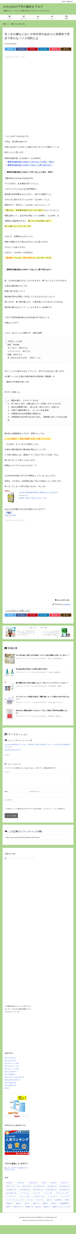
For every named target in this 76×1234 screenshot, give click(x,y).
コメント (7, 772)
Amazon (27, 498)
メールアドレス (34, 791)
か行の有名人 (64, 1186)
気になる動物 (10, 1074)
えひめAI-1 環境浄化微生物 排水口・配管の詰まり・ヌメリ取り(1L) (38, 492)
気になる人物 (11, 1071)
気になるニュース (12, 1069)
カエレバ (26, 495)
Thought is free (49, 1220)
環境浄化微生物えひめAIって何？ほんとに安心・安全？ (31, 162)
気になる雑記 (10, 1085)
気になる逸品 (10, 1082)
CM (44, 1183)
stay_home (26, 1186)
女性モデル (18, 1207)
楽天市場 (21, 498)
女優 (8, 1207)
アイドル (25, 1193)
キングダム (10, 1196)
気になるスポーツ (12, 1066)
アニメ (36, 1193)
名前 (6, 791)
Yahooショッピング (36, 498)
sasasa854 (66, 604)
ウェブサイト (9, 800)
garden (64, 1183)
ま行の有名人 (64, 1189)
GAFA (53, 1183)
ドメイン (65, 1196)
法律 (7, 1088)
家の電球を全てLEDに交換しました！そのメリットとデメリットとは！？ (42, 683)
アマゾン (48, 1193)
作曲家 (9, 1203)
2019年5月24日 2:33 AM (12, 750)
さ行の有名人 (11, 1189)
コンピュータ (24, 1196)
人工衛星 (58, 1200)
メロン (29, 1200)
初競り (36, 1203)
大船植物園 (64, 1203)
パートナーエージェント (14, 1200)
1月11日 (20, 1183)
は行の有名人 (51, 1189)
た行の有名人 (24, 1189)
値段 (18, 1203)
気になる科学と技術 (19, 24)
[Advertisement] (38, 80)
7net (45, 498)
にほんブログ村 (10, 515)
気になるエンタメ (12, 1063)
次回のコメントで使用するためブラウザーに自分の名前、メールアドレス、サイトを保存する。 (36, 809)
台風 (53, 1203)
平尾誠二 (29, 1207)
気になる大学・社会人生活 (14, 1077)
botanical (33, 1183)
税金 (38, 1207)
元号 (26, 1203)
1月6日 (9, 1183)
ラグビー (39, 1200)
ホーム (7, 24)
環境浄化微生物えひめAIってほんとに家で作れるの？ (30, 165)
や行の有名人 (11, 1193)
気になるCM (10, 1058)
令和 (67, 1200)
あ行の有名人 (39, 1186)
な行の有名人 (38, 1189)
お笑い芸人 (52, 1186)
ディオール (52, 1196)
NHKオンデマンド (12, 1186)
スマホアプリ (39, 1196)
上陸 (48, 1200)
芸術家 (47, 1207)
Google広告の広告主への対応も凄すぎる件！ (32, 669)
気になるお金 (10, 1060)
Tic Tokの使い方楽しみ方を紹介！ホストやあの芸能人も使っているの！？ (42, 655)
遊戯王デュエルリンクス (61, 1207)
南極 (45, 1203)
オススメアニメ (62, 1193)
